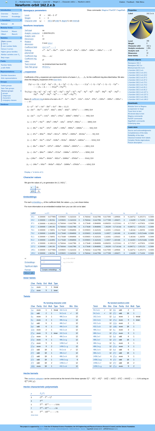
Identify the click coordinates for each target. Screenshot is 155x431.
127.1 (33, 243)
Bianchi (14, 34)
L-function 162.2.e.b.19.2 (137, 75)
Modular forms (25, 2)
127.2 (33, 246)
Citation (122, 2)
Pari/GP (112, 10)
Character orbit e (68, 2)
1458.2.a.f (63, 343)
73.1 (32, 230)
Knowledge (16, 16)
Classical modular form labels (139, 138)
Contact (40, 429)
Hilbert (3, 34)
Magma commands (135, 116)
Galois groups (6, 85)
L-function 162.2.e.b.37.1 (137, 77)
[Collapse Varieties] (21, 38)
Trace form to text (134, 111)
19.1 (32, 217)
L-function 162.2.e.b (135, 70)
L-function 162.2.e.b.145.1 (138, 97)
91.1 (32, 237)
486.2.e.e (63, 317)
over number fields (10, 46)
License (52, 429)
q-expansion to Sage (136, 109)
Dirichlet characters (8, 75)
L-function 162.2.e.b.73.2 (137, 85)
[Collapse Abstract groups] (21, 91)
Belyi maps (5, 57)
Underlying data (134, 123)
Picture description (135, 143)
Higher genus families (9, 52)
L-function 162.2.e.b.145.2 (138, 99)
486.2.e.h (63, 326)
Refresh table (29, 273)
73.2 (32, 233)
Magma (105, 10)
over (5, 44)
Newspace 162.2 (134, 63)
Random (15, 14)
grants (41, 426)
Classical (36, 2)
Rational (4, 24)
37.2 (32, 227)
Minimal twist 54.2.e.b (136, 68)
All (13, 24)
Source (83, 429)
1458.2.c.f (63, 363)
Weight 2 (56, 2)
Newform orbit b (84, 2)
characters (7, 98)
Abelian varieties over (10, 54)
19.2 (32, 220)
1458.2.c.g (64, 346)
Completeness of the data (138, 133)
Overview (4, 14)
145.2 (33, 253)
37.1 (32, 223)
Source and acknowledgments (139, 130)
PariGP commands (135, 118)
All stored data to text (136, 114)
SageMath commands (136, 121)
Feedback (130, 2)
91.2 (32, 240)
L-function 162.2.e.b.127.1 (138, 92)
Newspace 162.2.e (135, 65)
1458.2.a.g (64, 360)
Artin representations (9, 78)
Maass (14, 31)
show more (34, 415)
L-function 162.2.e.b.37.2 (137, 80)
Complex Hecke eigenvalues (139, 140)
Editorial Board (74, 429)
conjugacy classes (9, 100)
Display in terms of (33, 172)
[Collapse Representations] (21, 72)
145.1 (33, 250)
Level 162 (46, 2)
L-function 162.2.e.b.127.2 (138, 94)
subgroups (7, 96)
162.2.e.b (63, 310)
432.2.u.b (63, 330)
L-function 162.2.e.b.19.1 (137, 73)
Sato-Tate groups (7, 88)
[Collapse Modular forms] (21, 28)
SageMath (121, 10)
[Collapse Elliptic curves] (21, 41)
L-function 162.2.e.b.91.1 (137, 87)
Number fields (6, 65)
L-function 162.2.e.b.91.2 (137, 90)
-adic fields (5, 68)
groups (5, 93)
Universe (4, 16)
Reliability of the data (136, 135)
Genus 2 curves (7, 49)
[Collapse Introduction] (21, 10)
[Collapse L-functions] (21, 20)
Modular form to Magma (137, 106)
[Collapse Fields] (21, 61)
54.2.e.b (63, 313)
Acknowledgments (62, 429)
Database (4, 104)
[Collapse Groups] (21, 82)
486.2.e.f (63, 323)
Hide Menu (140, 2)
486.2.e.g (63, 320)
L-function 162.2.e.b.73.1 (137, 82)
